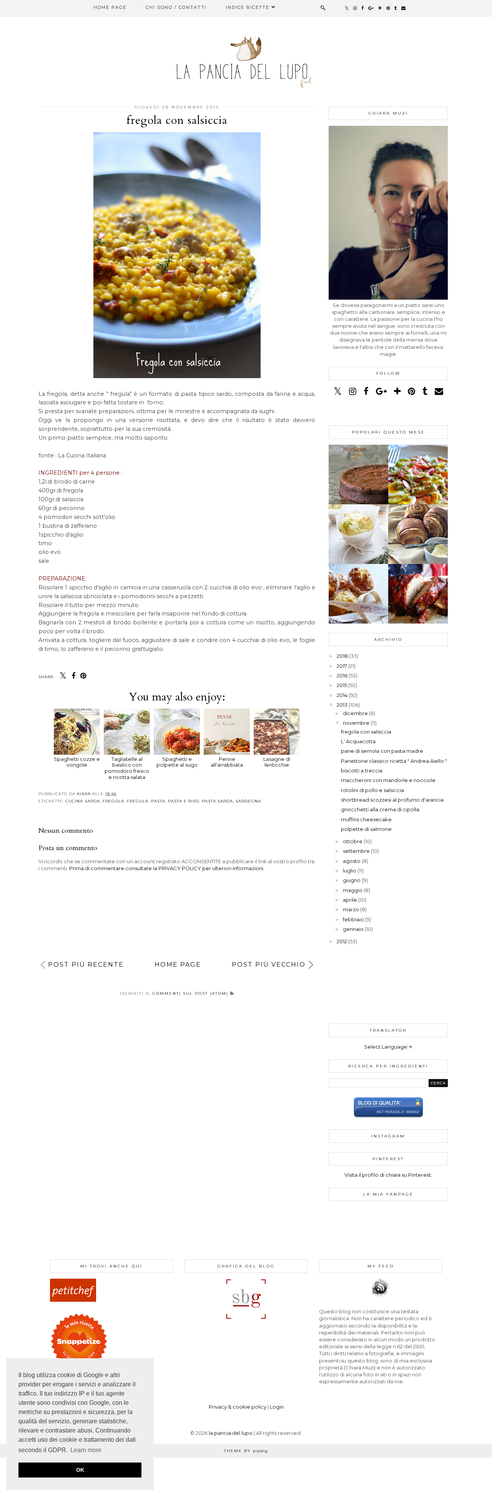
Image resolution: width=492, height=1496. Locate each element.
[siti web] (388, 1116)
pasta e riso (183, 801)
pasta (158, 801)
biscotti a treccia (361, 770)
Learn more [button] (85, 1450)
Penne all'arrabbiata (227, 762)
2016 (342, 675)
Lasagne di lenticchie (276, 762)
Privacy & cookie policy (237, 1407)
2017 (342, 666)
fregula (137, 801)
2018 (342, 656)
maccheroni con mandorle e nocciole (388, 780)
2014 (342, 695)
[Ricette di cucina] (73, 1300)
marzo (351, 909)
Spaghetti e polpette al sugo (177, 762)
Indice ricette (247, 7)
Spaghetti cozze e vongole (77, 762)
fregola (113, 801)
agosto (352, 861)
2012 (342, 941)
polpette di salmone (366, 829)
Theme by (246, 1450)
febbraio (353, 919)
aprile (350, 900)
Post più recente (86, 964)
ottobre (352, 841)
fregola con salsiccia (366, 732)
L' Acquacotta (358, 741)
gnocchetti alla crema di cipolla (380, 809)
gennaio (353, 929)
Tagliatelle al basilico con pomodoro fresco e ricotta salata (127, 768)
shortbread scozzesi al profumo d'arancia (392, 800)
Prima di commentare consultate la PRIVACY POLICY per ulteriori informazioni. (166, 868)
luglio (349, 870)
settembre (356, 851)
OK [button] (80, 1470)
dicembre (355, 713)
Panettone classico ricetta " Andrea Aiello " (394, 761)
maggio (352, 890)
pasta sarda (217, 801)
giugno (352, 880)
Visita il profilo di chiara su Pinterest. (388, 1175)
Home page (109, 7)
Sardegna (248, 801)
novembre (356, 723)
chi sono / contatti (176, 7)
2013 (342, 705)
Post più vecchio (269, 964)
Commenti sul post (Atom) (191, 993)
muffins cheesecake (366, 819)
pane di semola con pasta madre (382, 751)
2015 (342, 685)
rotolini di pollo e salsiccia (372, 790)
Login (277, 1407)
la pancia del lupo (231, 1433)
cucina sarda (82, 801)
